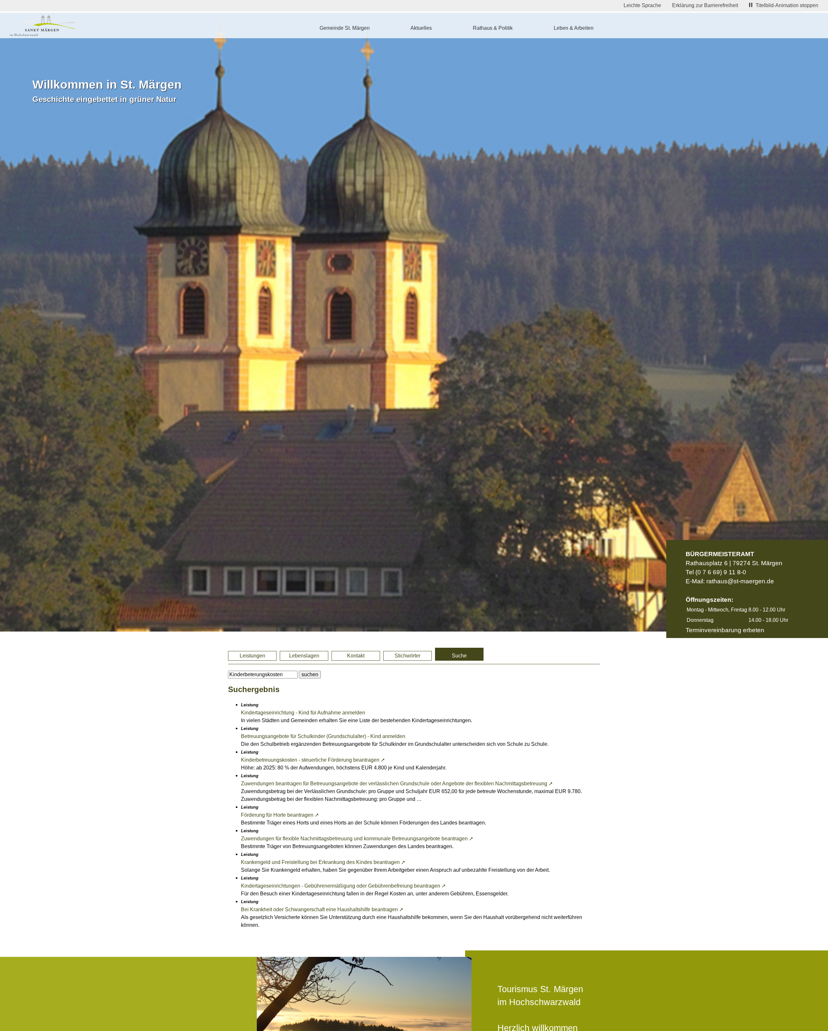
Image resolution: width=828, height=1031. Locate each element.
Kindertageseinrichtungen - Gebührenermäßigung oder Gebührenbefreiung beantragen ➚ (343, 886)
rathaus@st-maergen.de (740, 581)
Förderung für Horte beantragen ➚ (280, 815)
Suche (459, 655)
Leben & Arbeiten (574, 28)
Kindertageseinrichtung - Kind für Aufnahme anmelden (303, 712)
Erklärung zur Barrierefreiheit (705, 5)
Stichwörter (407, 655)
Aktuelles (421, 28)
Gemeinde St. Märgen (345, 28)
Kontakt (356, 655)
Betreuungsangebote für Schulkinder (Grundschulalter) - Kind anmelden (323, 736)
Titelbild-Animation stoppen (787, 5)
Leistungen (252, 655)
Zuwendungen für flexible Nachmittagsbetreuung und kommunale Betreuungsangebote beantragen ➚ (357, 838)
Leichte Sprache (642, 5)
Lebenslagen (304, 655)
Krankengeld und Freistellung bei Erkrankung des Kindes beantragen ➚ (323, 862)
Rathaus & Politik (493, 28)
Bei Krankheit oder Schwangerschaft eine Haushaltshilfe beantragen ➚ (322, 909)
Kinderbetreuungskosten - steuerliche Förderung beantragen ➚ (313, 760)
